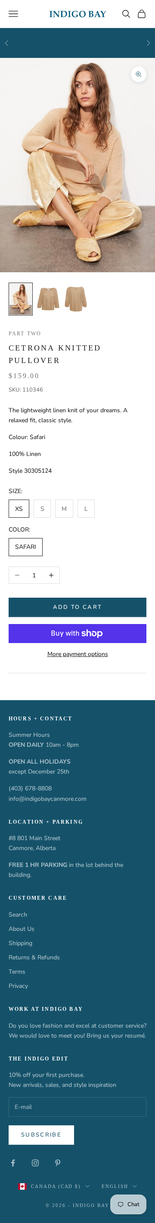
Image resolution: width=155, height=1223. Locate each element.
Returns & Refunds (34, 957)
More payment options (77, 654)
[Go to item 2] (48, 299)
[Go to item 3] (76, 299)
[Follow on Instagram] (35, 1163)
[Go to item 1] (21, 299)
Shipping (20, 943)
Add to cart (77, 607)
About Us (21, 929)
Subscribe (41, 1135)
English (115, 1186)
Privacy (18, 986)
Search (18, 915)
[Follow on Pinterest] (57, 1163)
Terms (17, 972)
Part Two (25, 334)
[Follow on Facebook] (13, 1163)
